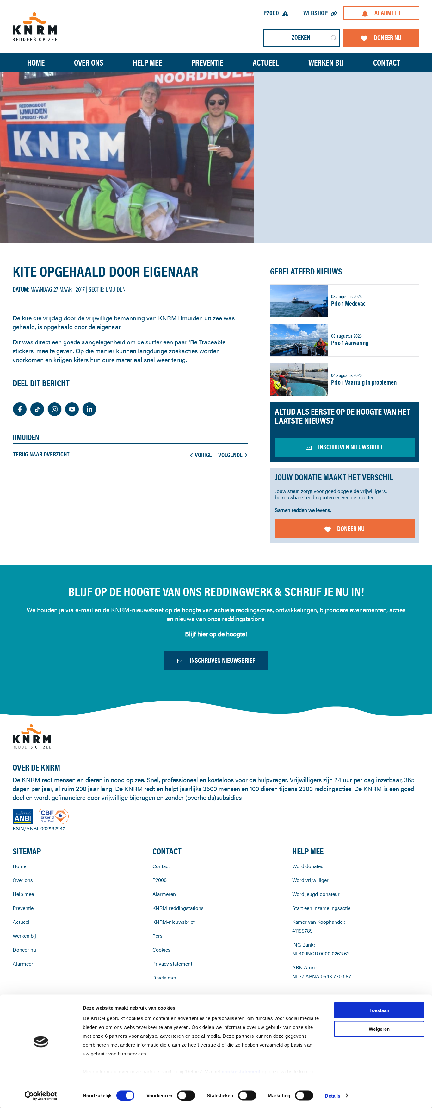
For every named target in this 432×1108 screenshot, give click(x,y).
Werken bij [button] (326, 62)
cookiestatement (242, 1071)
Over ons (23, 880)
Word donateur (308, 866)
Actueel (266, 62)
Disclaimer (164, 977)
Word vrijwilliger (310, 880)
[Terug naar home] (35, 26)
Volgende (230, 455)
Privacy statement (172, 963)
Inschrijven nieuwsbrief (222, 660)
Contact (386, 62)
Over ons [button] (88, 62)
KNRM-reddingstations (178, 907)
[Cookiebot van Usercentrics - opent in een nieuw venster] (41, 1095)
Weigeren (379, 1028)
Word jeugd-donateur (316, 894)
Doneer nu (387, 37)
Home (36, 62)
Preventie (23, 907)
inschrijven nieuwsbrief (351, 447)
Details (332, 1095)
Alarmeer (387, 13)
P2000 (271, 13)
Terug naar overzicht (41, 454)
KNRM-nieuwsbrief (173, 921)
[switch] (186, 1095)
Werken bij (24, 935)
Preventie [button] (207, 62)
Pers (157, 935)
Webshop (315, 13)
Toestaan (379, 1010)
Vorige (203, 455)
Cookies (161, 949)
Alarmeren (164, 894)
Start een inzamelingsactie (321, 907)
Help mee (23, 894)
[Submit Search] (333, 38)
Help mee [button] (147, 62)
